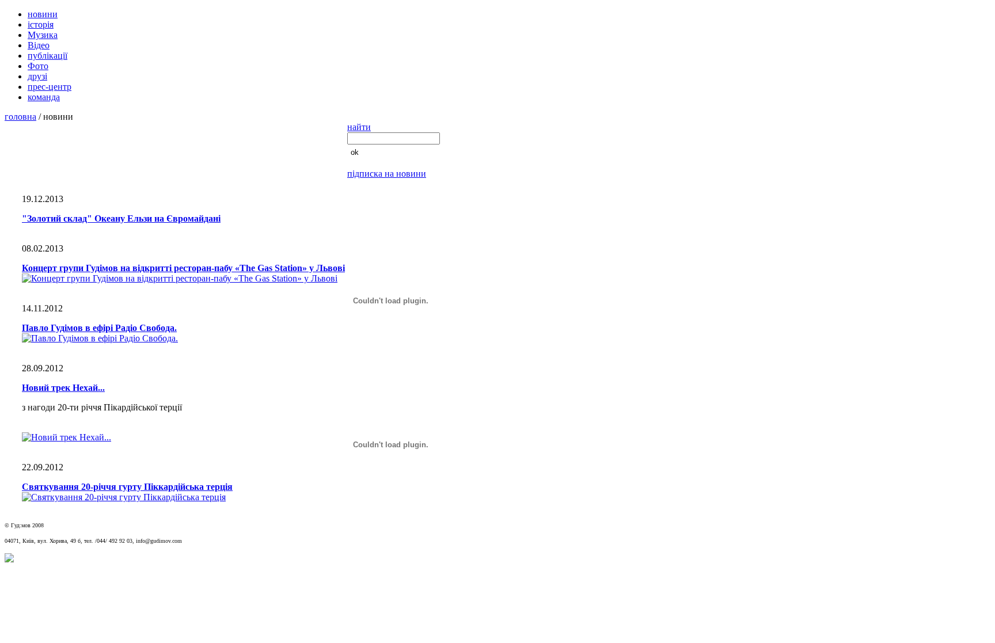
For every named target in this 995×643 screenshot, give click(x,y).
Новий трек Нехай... (63, 388)
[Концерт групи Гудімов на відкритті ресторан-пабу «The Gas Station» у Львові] (179, 278)
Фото (38, 66)
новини (43, 14)
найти (359, 127)
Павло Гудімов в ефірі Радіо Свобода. (99, 328)
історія (41, 24)
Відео (39, 45)
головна (20, 116)
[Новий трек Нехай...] (66, 437)
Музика (43, 35)
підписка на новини (386, 173)
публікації (47, 55)
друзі (37, 76)
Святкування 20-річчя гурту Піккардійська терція (127, 487)
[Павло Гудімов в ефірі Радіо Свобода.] (100, 338)
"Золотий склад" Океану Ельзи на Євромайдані (121, 218)
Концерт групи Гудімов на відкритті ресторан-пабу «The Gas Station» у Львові (183, 268)
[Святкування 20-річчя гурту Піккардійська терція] (124, 497)
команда (44, 97)
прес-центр (49, 87)
